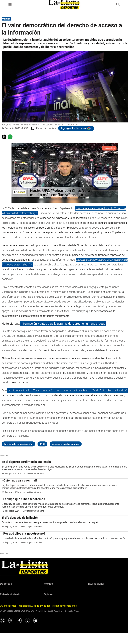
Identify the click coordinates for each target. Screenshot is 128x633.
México (48, 583)
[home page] (64, 567)
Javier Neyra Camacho (33, 473)
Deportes (6, 583)
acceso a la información (65, 444)
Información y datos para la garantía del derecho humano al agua (63, 323)
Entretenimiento (10, 594)
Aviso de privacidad (40, 605)
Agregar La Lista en (73, 128)
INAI (42, 444)
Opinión (6, 19)
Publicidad (23, 605)
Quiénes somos (8, 605)
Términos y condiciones (64, 605)
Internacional (96, 583)
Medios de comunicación (18, 444)
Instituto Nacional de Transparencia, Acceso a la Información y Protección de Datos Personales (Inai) (67, 390)
